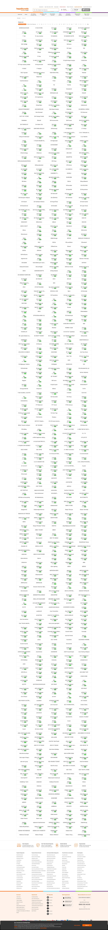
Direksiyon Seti (19, 888)
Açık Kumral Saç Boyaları (51, 858)
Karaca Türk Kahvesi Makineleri (37, 879)
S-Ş (71, 24)
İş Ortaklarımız (18, 898)
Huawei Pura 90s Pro (80, 867)
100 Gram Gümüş (19, 875)
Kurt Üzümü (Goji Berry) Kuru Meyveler (53, 888)
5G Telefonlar (79, 877)
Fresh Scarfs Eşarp (35, 854)
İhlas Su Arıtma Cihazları (36, 886)
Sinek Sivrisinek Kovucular (20, 874)
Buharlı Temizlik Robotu (66, 877)
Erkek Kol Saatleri (19, 882)
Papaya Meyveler (50, 874)
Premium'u (23, 10)
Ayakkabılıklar (64, 870)
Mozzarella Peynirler (50, 881)
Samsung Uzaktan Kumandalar (37, 874)
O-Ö (63, 24)
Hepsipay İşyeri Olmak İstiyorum (37, 900)
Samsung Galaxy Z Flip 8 (81, 884)
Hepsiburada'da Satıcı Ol (87, 6)
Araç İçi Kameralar (19, 886)
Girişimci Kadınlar (63, 6)
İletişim (17, 912)
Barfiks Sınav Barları (65, 882)
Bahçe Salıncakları (65, 875)
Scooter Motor (18, 860)
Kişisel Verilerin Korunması (20, 905)
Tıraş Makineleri (64, 854)
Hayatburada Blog (35, 896)
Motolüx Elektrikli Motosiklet (36, 872)
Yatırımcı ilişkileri (19, 900)
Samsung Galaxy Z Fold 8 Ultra (82, 882)
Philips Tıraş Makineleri (35, 877)
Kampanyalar (56, 6)
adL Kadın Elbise (34, 888)
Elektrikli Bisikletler (19, 856)
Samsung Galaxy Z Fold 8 (81, 881)
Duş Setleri (64, 886)
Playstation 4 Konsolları (20, 870)
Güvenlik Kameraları (19, 868)
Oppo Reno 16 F (80, 879)
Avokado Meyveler (50, 861)
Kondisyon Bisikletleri (65, 888)
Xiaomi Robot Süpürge (35, 881)
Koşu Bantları (18, 884)
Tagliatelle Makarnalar (50, 867)
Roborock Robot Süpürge (36, 856)
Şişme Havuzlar (64, 860)
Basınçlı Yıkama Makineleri (66, 856)
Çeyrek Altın (64, 868)
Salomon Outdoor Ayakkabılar (37, 861)
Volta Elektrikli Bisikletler (36, 863)
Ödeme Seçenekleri (35, 907)
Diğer (88, 24)
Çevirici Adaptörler (65, 872)
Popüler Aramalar (80, 858)
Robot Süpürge (18, 872)
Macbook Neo (79, 868)
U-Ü (76, 24)
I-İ (52, 24)
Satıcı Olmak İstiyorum (35, 898)
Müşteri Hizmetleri (70, 6)
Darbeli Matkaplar (50, 877)
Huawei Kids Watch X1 (81, 863)
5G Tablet (78, 875)
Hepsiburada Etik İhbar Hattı (84, 908)
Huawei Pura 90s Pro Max (81, 865)
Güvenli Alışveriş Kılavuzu (20, 909)
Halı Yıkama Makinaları (66, 861)
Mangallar (63, 884)
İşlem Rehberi (34, 910)
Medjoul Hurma (49, 863)
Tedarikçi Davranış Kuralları (36, 902)
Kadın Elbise (18, 861)
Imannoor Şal (34, 865)
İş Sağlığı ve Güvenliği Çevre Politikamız (23, 910)
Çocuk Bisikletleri (19, 865)
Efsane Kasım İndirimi (80, 861)
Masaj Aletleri (64, 858)
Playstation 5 (79, 872)
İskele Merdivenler (50, 886)
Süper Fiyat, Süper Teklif (49, 6)
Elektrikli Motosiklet (19, 854)
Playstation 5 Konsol (19, 858)
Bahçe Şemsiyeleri (65, 881)
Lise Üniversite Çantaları (20, 867)
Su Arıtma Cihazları (19, 877)
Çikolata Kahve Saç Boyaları (51, 868)
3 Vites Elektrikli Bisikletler (51, 879)
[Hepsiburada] (22, 9)
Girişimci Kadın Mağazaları (31, 24)
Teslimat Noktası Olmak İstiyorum (37, 905)
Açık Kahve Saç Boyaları (51, 872)
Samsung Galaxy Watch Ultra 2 (82, 886)
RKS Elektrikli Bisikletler (36, 860)
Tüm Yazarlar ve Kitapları (81, 856)
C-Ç (41, 24)
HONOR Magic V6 (80, 888)
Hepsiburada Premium (78, 6)
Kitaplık (63, 879)
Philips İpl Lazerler (35, 858)
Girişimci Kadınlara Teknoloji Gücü (37, 903)
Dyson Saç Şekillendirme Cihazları (37, 868)
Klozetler (63, 865)
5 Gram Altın (64, 867)
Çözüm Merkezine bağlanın (84, 897)
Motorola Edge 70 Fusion (81, 874)
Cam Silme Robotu (19, 879)
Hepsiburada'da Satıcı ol (87, 18)
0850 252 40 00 (84, 904)
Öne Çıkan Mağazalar (22, 24)
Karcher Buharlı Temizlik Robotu (37, 882)
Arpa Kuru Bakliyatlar (50, 870)
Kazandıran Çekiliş (80, 870)
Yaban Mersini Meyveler (51, 854)
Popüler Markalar (80, 860)
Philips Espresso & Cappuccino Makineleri (39, 870)
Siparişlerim (41, 6)
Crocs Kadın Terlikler (35, 867)
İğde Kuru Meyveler (50, 860)
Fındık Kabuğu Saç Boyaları (51, 875)
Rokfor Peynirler (49, 884)
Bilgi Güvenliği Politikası (20, 907)
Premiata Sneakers (35, 884)
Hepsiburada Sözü (80, 854)
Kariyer (17, 903)
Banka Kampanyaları (35, 909)
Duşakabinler (18, 881)
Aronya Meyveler (50, 865)
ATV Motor (18, 863)
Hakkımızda (18, 896)
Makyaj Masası (64, 863)
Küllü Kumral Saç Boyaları (51, 856)
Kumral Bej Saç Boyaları (51, 882)
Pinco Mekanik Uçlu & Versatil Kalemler (38, 875)
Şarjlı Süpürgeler (65, 874)
